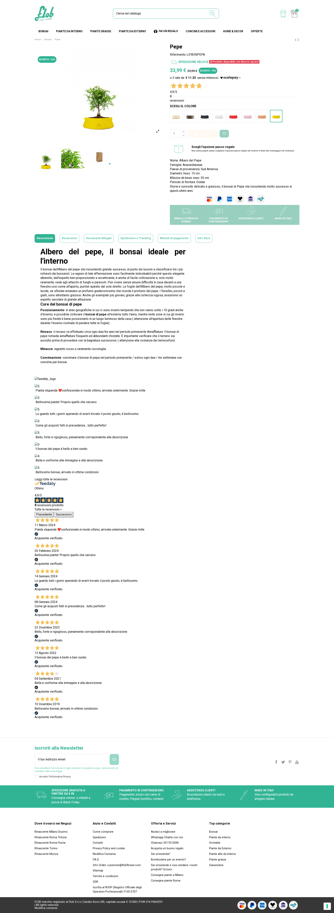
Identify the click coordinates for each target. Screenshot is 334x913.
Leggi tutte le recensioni (51, 479)
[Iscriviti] (114, 759)
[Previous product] (296, 39)
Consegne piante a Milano (167, 875)
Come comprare (103, 831)
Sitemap (98, 870)
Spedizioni (99, 837)
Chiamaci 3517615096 (165, 842)
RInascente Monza (46, 854)
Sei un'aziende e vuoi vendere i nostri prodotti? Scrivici (174, 867)
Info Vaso (204, 238)
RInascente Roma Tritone (51, 837)
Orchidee (214, 842)
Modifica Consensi (104, 854)
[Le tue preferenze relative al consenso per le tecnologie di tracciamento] (327, 906)
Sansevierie (216, 865)
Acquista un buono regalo (167, 848)
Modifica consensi (46, 908)
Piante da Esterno (220, 848)
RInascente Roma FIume (50, 842)
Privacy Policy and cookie (109, 848)
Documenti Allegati (99, 238)
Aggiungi (205, 133)
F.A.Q (96, 859)
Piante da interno (220, 837)
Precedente (44, 514)
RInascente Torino (46, 848)
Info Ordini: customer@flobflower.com (117, 865)
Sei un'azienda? (160, 854)
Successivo (64, 514)
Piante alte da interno (222, 854)
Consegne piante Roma (165, 880)
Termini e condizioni (105, 876)
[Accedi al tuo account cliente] (283, 13)
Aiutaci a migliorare (163, 831)
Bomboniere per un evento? (168, 859)
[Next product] (298, 39)
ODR (95, 881)
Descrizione (45, 238)
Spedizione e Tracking (135, 238)
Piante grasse (217, 859)
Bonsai (213, 831)
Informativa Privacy (60, 776)
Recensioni (69, 238)
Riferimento (178, 54)
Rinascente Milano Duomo (51, 831)
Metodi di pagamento (174, 238)
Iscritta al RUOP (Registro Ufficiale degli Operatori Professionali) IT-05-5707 (117, 889)
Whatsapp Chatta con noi (167, 837)
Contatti (98, 842)
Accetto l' (55, 776)
